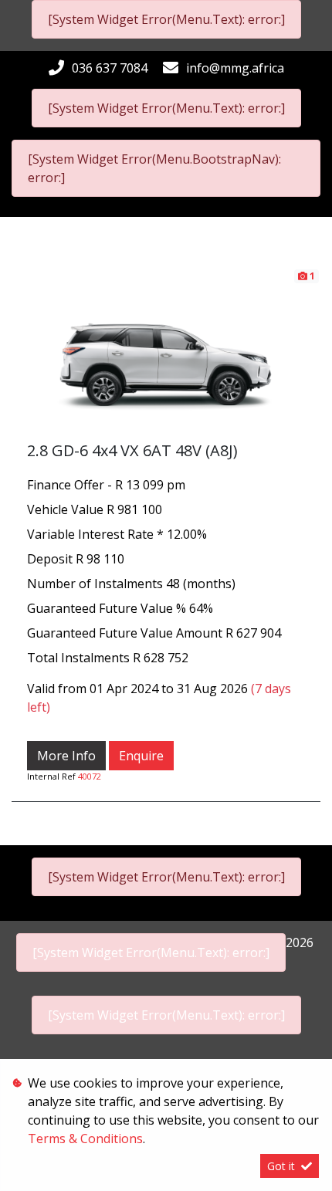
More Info (66, 755)
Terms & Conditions (85, 1138)
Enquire (141, 755)
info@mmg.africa (235, 67)
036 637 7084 (109, 67)
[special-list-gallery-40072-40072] (166, 353)
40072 (89, 776)
